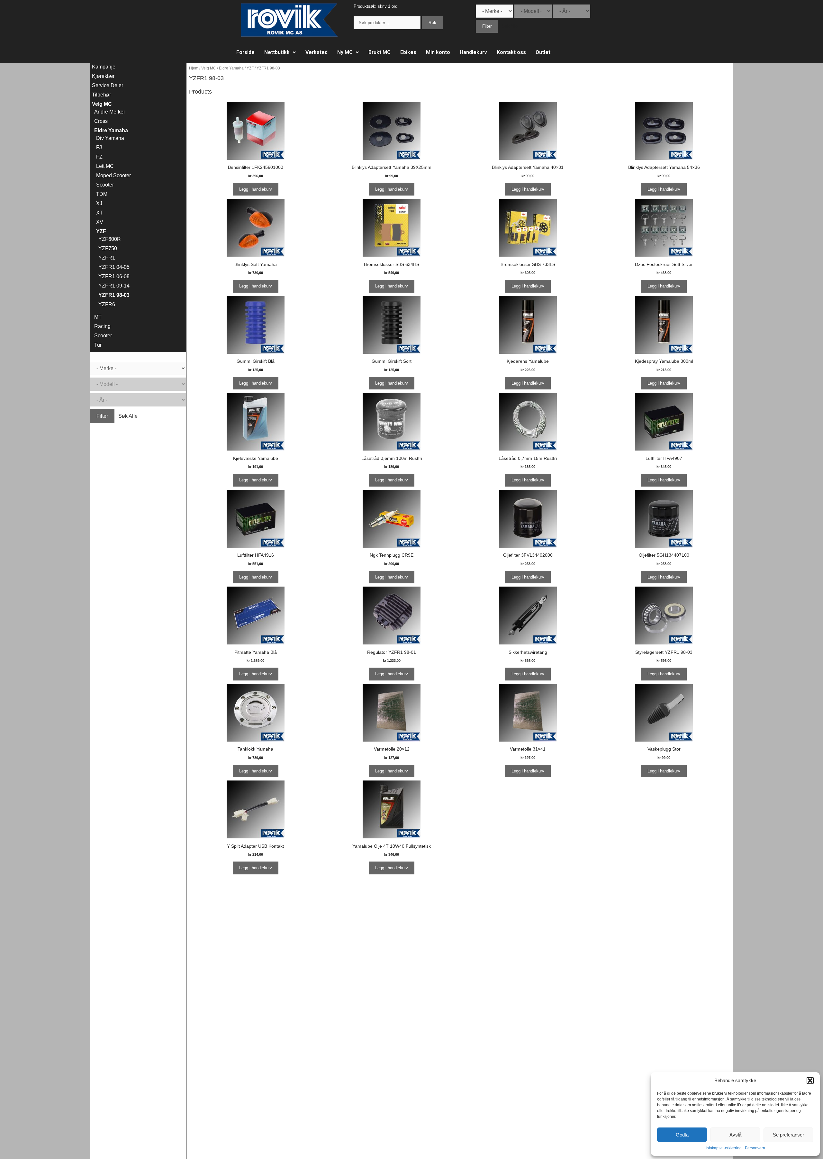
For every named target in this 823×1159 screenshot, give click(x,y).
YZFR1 (106, 257)
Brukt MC (379, 52)
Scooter (105, 184)
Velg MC (208, 68)
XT (99, 212)
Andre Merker (109, 111)
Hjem (193, 68)
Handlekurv (473, 52)
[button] (810, 1080)
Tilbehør (101, 94)
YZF (250, 68)
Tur (98, 345)
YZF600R (109, 239)
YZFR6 (106, 304)
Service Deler (107, 85)
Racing (102, 326)
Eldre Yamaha (231, 68)
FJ (99, 147)
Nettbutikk (277, 52)
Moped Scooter (113, 175)
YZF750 (107, 248)
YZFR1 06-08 (114, 276)
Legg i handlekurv (255, 189)
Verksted (316, 52)
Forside (245, 52)
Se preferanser (788, 1134)
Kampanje (103, 66)
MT (98, 317)
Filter (487, 26)
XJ (99, 203)
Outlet (543, 52)
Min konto (438, 52)
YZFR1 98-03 (114, 295)
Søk (432, 22)
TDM (101, 194)
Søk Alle (510, 26)
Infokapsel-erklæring (724, 1148)
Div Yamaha (110, 138)
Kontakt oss (511, 52)
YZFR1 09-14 (114, 285)
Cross (101, 121)
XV (99, 222)
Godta (682, 1134)
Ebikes (408, 52)
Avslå (735, 1134)
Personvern (755, 1148)
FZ (99, 157)
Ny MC (345, 52)
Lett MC (105, 166)
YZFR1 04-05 (114, 267)
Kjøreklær (103, 76)
